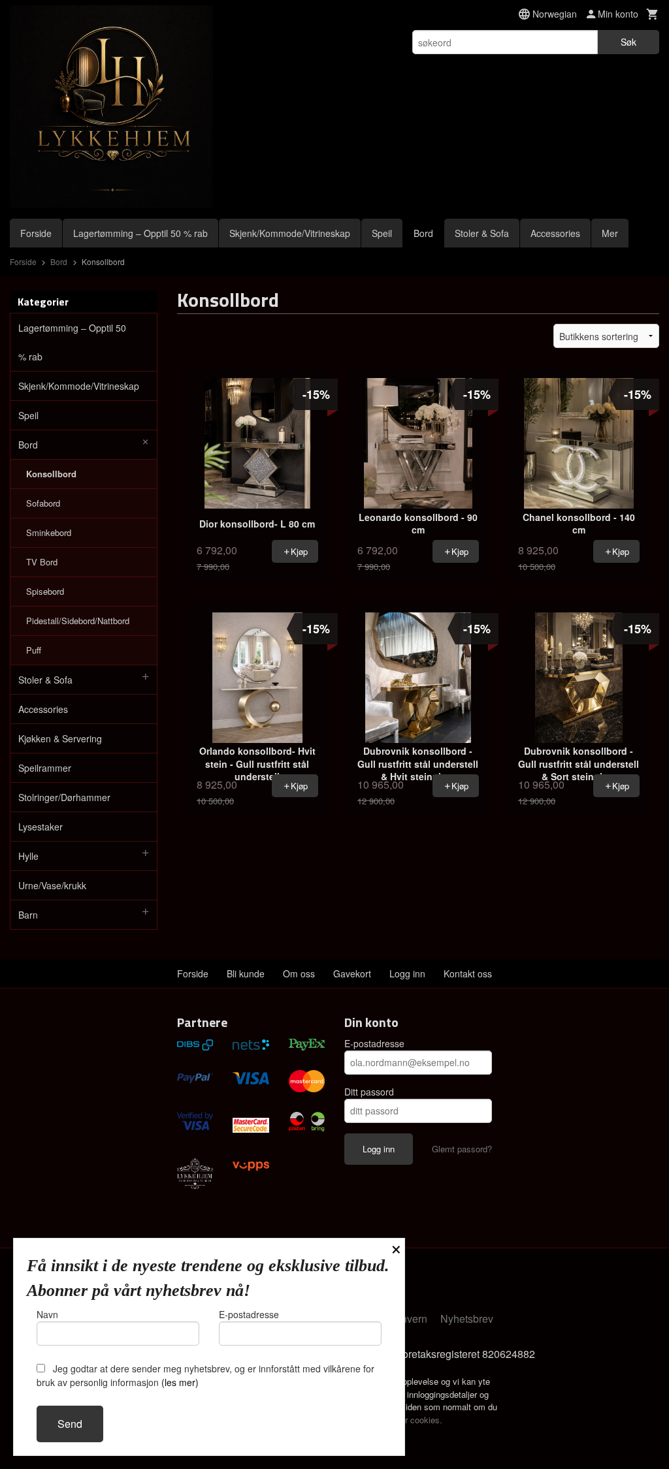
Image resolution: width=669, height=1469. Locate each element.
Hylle (28, 855)
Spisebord (45, 591)
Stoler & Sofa (482, 233)
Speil (382, 233)
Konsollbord (51, 473)
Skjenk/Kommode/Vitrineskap (289, 233)
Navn (47, 1314)
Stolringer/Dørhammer (64, 797)
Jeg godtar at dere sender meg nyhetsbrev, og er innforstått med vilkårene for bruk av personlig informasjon (205, 1375)
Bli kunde (246, 973)
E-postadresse (374, 1043)
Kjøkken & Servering (60, 738)
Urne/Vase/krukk (52, 885)
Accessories (555, 233)
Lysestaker (40, 826)
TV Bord (41, 562)
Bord (423, 233)
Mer (610, 233)
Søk (628, 41)
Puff (33, 650)
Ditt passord (369, 1091)
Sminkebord (48, 532)
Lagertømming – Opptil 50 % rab (140, 233)
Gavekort (352, 973)
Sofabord (43, 503)
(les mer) (180, 1382)
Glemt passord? (462, 1149)
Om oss (299, 973)
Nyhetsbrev (466, 1318)
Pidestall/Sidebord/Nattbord (77, 620)
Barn (28, 914)
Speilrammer (44, 767)
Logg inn (407, 973)
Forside (36, 233)
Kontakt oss (468, 973)
